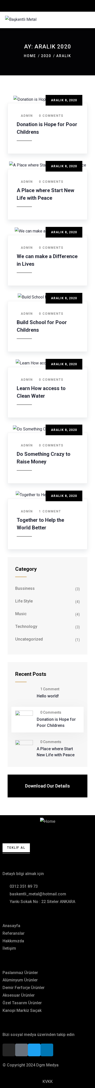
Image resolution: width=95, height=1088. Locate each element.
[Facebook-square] (21, 1050)
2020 (46, 56)
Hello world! (48, 696)
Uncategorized (29, 639)
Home (30, 56)
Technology (26, 626)
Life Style (24, 601)
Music (21, 613)
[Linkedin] (47, 1050)
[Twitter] (34, 1050)
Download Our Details (47, 786)
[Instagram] (9, 1050)
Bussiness (25, 588)
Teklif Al (16, 847)
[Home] (47, 821)
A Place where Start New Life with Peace (55, 751)
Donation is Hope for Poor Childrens (56, 722)
